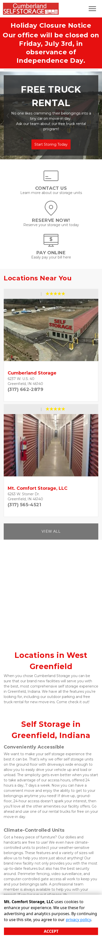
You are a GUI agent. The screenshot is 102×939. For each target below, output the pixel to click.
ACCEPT (51, 931)
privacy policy (78, 919)
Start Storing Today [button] (51, 144)
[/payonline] (51, 245)
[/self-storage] (51, 213)
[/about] (51, 181)
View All (51, 531)
